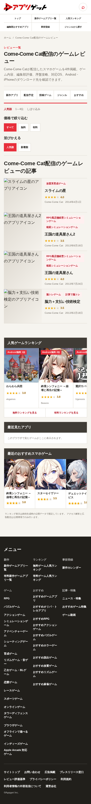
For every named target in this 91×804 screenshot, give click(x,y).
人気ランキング (73, 18)
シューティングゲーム (16, 643)
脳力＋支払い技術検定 (62, 301)
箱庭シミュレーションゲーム (62, 227)
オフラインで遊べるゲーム (16, 733)
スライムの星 (55, 190)
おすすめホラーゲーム (45, 647)
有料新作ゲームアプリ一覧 (16, 577)
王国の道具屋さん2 (60, 234)
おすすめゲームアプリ (45, 598)
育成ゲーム (10, 653)
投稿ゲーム (45, 95)
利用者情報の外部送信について (22, 786)
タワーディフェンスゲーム (16, 715)
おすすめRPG (41, 618)
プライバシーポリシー (43, 779)
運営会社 (51, 786)
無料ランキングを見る (25, 412)
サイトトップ (12, 772)
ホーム (7, 37)
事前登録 (45, 27)
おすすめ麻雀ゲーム (45, 684)
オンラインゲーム (14, 706)
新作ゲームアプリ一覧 (45, 18)
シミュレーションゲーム (16, 623)
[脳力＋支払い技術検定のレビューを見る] (23, 306)
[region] (45, 378)
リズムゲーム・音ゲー (16, 661)
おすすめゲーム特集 (74, 606)
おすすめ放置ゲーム (45, 665)
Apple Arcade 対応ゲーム (15, 752)
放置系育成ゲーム (56, 183)
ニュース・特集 (71, 598)
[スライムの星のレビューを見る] (23, 195)
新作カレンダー (71, 567)
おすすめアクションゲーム (45, 627)
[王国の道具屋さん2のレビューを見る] (23, 231)
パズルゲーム (12, 606)
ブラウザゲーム (13, 725)
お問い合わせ (32, 772)
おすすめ (79, 95)
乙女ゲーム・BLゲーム (15, 672)
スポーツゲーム (13, 698)
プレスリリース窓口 (72, 772)
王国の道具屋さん (59, 273)
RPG (7, 598)
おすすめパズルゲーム (45, 637)
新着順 (24, 147)
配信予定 (28, 95)
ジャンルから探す (73, 27)
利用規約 (66, 779)
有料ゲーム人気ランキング (45, 577)
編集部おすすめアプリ (18, 27)
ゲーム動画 (69, 614)
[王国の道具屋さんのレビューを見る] (23, 270)
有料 (35, 127)
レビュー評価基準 (14, 779)
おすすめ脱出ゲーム (45, 657)
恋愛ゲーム (10, 682)
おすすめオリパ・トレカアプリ (45, 608)
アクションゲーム (14, 614)
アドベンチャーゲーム (16, 633)
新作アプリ (12, 95)
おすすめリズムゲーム (45, 674)
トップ (17, 18)
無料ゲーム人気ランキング (45, 567)
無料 (23, 127)
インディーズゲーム (16, 743)
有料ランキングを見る (66, 412)
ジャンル (62, 95)
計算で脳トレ (73, 294)
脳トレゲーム (53, 294)
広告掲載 (50, 772)
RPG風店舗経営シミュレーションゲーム (63, 219)
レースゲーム (12, 690)
